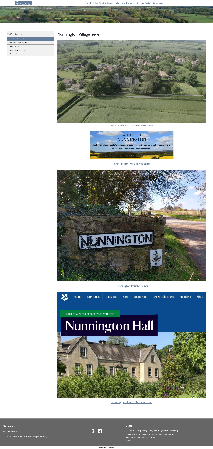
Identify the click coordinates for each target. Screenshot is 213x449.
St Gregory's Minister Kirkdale (18, 43)
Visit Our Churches (106, 3)
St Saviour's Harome (15, 54)
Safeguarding (158, 3)
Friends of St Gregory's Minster (138, 3)
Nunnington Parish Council (132, 286)
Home (85, 3)
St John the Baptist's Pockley (18, 50)
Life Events (120, 3)
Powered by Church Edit (106, 447)
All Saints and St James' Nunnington (20, 39)
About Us (93, 3)
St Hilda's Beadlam (14, 46)
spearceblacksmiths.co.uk (146, 125)
